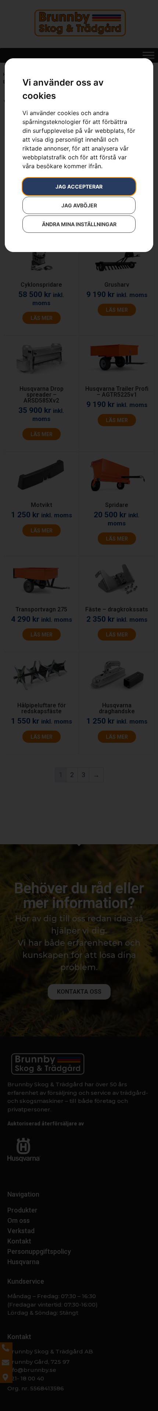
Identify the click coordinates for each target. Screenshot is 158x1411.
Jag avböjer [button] (79, 205)
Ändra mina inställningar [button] (79, 224)
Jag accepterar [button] (79, 186)
